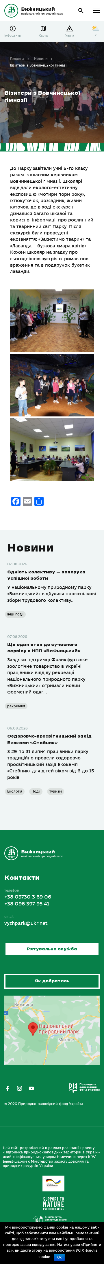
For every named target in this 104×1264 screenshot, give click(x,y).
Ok (59, 1257)
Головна (17, 59)
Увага (69, 35)
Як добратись (52, 981)
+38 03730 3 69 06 (27, 897)
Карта (43, 35)
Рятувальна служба (52, 949)
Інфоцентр (12, 35)
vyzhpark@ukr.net (26, 923)
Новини (41, 59)
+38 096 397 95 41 (26, 904)
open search (81, 10)
